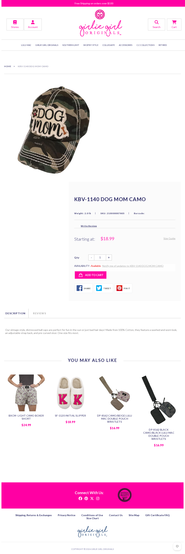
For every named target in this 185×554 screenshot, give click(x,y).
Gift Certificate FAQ (157, 515)
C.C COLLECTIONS (145, 45)
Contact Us (116, 515)
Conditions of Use (92, 515)
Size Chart (92, 518)
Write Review (89, 226)
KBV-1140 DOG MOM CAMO (33, 66)
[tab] (16, 313)
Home (7, 66)
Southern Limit (70, 45)
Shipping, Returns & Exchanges (33, 515)
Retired (163, 45)
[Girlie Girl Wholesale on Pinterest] (86, 498)
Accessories (125, 45)
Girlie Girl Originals (102, 549)
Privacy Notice (66, 515)
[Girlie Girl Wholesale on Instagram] (98, 498)
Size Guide (169, 238)
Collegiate (108, 45)
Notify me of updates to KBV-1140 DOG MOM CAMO (133, 265)
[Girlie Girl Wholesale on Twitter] (92, 498)
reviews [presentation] (39, 313)
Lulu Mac (26, 45)
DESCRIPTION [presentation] (15, 313)
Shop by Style (90, 45)
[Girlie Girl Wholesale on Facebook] (80, 498)
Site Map (134, 515)
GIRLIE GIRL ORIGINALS (46, 45)
